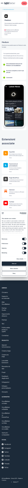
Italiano (15, 482)
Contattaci (5, 335)
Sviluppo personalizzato (6, 387)
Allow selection (14, 268)
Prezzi (3, 372)
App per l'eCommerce (6, 346)
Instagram (7, 448)
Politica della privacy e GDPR (6, 329)
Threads (6, 463)
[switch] (24, 243)
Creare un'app (6, 351)
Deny (14, 273)
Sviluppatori (5, 382)
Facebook (7, 444)
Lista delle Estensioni (5, 361)
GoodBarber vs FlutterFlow (6, 415)
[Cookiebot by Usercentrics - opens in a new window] (20, 213)
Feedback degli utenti (5, 377)
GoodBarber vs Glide (6, 422)
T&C (3, 324)
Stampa (4, 320)
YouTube (7, 456)
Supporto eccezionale (5, 297)
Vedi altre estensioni (8, 9)
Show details (20, 259)
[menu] (2, 3)
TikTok (6, 467)
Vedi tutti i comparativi (5, 434)
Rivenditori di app (6, 367)
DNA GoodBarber (6, 303)
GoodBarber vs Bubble (6, 408)
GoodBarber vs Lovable (6, 428)
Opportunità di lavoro (6, 315)
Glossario (5, 392)
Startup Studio (4, 309)
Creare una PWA (5, 356)
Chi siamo (5, 292)
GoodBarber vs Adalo (6, 402)
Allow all (14, 263)
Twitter (6, 452)
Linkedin (7, 460)
